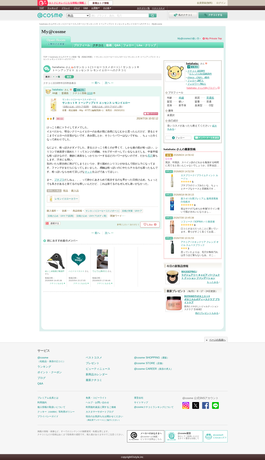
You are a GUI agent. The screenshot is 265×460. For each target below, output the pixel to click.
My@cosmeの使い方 (188, 38)
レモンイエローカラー (66, 198)
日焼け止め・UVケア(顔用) (76, 106)
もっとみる (212, 282)
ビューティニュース (98, 368)
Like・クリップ (146, 45)
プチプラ (59, 179)
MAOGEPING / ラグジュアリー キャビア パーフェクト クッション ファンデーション (200, 275)
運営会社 (138, 397)
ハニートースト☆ (77, 271)
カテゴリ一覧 (143, 8)
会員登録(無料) (204, 3)
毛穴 (150, 155)
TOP (41, 8)
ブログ (77, 8)
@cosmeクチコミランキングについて (154, 407)
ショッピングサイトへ (151, 113)
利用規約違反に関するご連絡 (101, 407)
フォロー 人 (195, 80)
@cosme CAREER (153, 368)
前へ (97, 82)
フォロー (128, 45)
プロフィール (82, 45)
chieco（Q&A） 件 (198, 77)
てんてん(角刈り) (100, 271)
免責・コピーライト (96, 397)
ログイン (221, 3)
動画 (109, 45)
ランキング (52, 8)
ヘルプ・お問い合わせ (97, 402)
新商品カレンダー (96, 374)
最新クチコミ (94, 380)
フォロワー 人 (196, 84)
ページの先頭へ (217, 340)
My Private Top (213, 38)
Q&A (85, 8)
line (215, 405)
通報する (52, 223)
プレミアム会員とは (47, 397)
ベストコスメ (158, 8)
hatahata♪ (57, 89)
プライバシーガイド (47, 416)
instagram (185, 405)
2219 (90, 93)
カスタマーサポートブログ (100, 411)
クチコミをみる (56, 283)
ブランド (65, 8)
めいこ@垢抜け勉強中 (54, 271)
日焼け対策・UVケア (132, 211)
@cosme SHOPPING (151, 357)
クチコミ (98, 45)
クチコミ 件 (196, 71)
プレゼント (92, 363)
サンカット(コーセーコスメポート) (79, 99)
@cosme (51, 359)
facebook (205, 405)
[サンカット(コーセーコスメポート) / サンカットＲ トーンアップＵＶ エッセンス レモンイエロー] (53, 109)
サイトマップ (141, 402)
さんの (203, 88)
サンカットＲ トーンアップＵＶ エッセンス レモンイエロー (96, 102)
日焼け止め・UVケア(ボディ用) (107, 106)
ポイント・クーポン (49, 372)
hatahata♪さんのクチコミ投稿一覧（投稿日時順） (72, 57)
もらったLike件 (200, 73)
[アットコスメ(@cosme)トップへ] (50, 16)
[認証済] (79, 89)
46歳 (181, 97)
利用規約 (42, 402)
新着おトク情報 (101, 3)
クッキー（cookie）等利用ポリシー (56, 411)
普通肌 (210, 97)
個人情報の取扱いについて (51, 407)
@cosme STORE (149, 363)
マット (88, 171)
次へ (107, 82)
